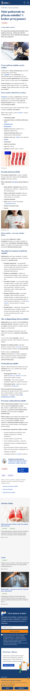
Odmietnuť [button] (21, 688)
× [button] (28, 679)
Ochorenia (4, 23)
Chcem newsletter (15, 631)
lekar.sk (25, 640)
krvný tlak (18, 347)
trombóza (10, 475)
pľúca (3, 475)
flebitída (18, 137)
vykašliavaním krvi (10, 203)
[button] (15, 685)
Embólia (3, 557)
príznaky (14, 182)
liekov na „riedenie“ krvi (16, 375)
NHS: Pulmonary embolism (9, 492)
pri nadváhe (19, 454)
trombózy (19, 112)
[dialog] (15, 684)
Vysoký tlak (12, 528)
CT (15, 354)
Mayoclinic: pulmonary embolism (10, 486)
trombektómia (14, 386)
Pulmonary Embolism (8, 489)
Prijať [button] (7, 688)
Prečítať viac (12, 684)
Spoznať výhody (8, 665)
